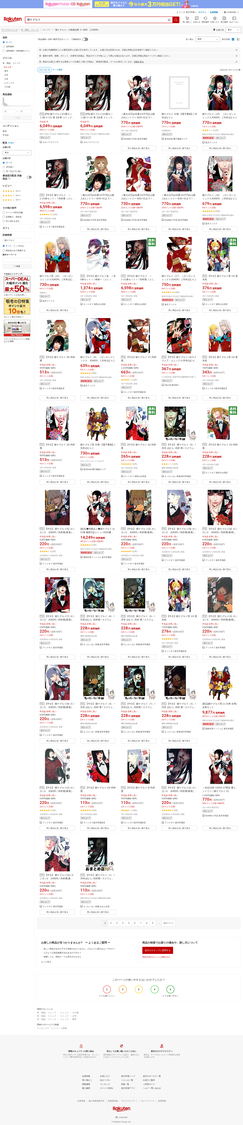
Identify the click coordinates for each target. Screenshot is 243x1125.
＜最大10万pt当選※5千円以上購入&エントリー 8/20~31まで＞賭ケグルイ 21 (138, 117)
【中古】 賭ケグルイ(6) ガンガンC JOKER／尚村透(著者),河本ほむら (219, 532)
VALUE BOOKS (172, 385)
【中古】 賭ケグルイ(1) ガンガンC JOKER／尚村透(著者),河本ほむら (179, 791)
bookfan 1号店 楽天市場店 (217, 816)
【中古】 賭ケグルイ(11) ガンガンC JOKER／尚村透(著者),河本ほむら (57, 878)
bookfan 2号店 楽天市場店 (135, 139)
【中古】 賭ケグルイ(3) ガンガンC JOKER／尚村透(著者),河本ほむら (219, 619)
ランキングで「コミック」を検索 (52, 1028)
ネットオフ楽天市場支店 (53, 227)
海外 (12, 143)
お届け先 (7, 147)
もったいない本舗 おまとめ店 (96, 907)
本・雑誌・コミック (30, 30)
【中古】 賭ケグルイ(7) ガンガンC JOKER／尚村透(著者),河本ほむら (57, 619)
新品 (5, 131)
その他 (75, 1012)
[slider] (2, 106)
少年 (74, 1016)
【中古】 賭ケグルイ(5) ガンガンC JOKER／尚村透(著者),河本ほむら (57, 532)
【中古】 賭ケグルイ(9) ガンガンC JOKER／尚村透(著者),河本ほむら (179, 532)
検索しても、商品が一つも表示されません (62, 957)
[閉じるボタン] (236, 50)
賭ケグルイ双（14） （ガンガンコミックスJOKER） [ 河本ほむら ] (57, 279)
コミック (64, 1012)
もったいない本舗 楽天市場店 (178, 476)
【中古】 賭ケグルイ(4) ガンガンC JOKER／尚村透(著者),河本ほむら (138, 532)
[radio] (4, 42)
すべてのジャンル (10, 30)
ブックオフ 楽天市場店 (53, 564)
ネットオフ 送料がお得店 (94, 304)
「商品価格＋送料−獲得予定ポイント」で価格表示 (58, 39)
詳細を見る (139, 62)
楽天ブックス (211, 143)
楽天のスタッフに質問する (158, 950)
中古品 (6, 135)
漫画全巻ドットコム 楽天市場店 (97, 557)
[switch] (29, 177)
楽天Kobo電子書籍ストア (176, 139)
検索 (18, 118)
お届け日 (7, 158)
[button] (231, 12)
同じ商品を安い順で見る (139, 148)
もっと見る (46, 962)
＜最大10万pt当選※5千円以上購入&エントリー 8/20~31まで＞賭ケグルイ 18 (138, 198)
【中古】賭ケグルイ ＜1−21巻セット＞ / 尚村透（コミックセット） (57, 198)
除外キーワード (10, 255)
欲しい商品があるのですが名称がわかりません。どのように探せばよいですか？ (79, 949)
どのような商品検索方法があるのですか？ (62, 953)
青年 (74, 1019)
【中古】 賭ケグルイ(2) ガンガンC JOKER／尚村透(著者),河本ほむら (57, 791)
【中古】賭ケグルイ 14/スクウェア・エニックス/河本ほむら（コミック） (179, 360)
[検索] (176, 20)
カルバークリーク (51, 142)
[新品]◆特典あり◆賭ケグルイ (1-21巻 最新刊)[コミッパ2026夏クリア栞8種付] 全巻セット (97, 532)
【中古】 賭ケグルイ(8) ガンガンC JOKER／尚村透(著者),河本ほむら (57, 707)
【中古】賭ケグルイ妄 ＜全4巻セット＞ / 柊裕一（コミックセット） (98, 279)
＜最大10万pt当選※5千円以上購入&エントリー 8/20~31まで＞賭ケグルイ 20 (97, 198)
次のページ (168, 923)
